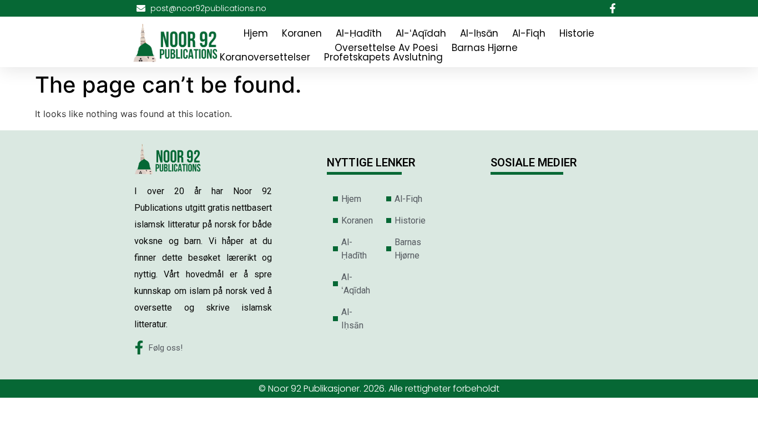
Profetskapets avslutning (383, 57)
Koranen (302, 33)
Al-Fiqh (528, 33)
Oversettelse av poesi (386, 47)
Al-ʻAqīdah (421, 33)
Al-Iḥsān (479, 33)
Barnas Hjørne (485, 47)
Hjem (256, 33)
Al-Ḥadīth (359, 33)
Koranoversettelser (265, 57)
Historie (576, 33)
